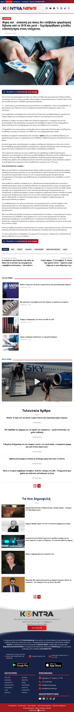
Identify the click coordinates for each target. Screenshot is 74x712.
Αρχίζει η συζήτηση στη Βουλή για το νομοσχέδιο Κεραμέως (38, 337)
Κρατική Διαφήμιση (59, 705)
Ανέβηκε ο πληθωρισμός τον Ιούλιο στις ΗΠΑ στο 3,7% (37, 319)
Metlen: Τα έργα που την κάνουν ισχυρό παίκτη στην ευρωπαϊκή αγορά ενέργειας (45, 285)
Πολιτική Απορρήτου (44, 705)
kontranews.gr (28, 640)
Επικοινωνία (22, 705)
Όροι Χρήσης (32, 705)
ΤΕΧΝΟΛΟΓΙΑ (26, 690)
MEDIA (24, 682)
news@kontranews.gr (49, 688)
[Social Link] (47, 8)
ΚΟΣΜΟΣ (24, 677)
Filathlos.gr (55, 647)
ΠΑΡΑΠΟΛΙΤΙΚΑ (9, 685)
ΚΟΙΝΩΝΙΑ (8, 680)
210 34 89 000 (47, 682)
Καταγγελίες (16, 1)
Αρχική (3, 1)
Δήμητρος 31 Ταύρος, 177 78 (52, 678)
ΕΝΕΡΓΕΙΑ (7, 692)
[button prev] (35, 486)
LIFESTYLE (25, 687)
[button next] (39, 486)
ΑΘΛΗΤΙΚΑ (25, 680)
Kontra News (43, 644)
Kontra (9, 644)
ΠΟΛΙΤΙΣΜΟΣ (26, 685)
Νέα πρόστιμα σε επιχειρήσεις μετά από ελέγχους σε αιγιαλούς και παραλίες (44, 302)
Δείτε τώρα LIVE (37, 628)
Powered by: (35, 710)
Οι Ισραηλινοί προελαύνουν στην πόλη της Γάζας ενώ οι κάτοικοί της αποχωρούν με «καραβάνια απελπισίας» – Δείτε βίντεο (18, 262)
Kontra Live (9, 1)
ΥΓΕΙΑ (6, 690)
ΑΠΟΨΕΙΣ (24, 692)
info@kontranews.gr (49, 685)
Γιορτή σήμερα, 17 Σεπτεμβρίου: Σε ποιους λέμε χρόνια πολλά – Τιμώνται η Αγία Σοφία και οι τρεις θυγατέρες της (56, 262)
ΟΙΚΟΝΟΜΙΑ (8, 687)
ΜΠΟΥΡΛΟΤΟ (9, 682)
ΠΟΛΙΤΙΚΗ (7, 677)
